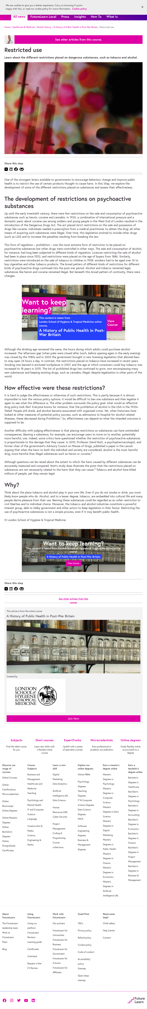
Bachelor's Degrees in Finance (133, 838)
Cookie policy (84, 944)
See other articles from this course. (78, 39)
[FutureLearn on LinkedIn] (33, 1000)
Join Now (73, 718)
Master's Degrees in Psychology (108, 779)
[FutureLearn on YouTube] (26, 1000)
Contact (107, 937)
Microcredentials (10, 794)
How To (96, 16)
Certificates (33, 949)
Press (65, 16)
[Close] (142, 7)
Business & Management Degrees (84, 845)
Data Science (59, 800)
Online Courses (9, 777)
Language (32, 818)
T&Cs (80, 923)
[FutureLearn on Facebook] (5, 1000)
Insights (80, 16)
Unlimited (32, 956)
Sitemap (82, 968)
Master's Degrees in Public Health (109, 844)
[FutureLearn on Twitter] (18, 1000)
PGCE (80, 818)
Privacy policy (84, 930)
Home (7, 27)
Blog (4, 949)
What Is (112, 16)
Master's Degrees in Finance (108, 858)
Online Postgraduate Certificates (8, 846)
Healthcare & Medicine (23, 27)
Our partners (59, 923)
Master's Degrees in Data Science (111, 812)
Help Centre (109, 930)
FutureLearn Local (43, 16)
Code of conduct (86, 952)
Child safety (109, 923)
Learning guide (34, 942)
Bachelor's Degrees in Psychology (134, 796)
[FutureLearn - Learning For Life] (136, 1000)
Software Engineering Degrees (83, 831)
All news (19, 16)
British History (44, 27)
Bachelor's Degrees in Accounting (133, 810)
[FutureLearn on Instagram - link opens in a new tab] (11, 1000)
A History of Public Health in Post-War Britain (76, 27)
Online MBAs (84, 774)
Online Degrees (9, 810)
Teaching (31, 793)
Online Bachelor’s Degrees (7, 832)
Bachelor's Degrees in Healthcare (133, 782)
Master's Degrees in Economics (108, 872)
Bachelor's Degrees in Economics (133, 824)
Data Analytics (60, 783)
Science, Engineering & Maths (34, 840)
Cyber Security (60, 816)
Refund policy (84, 937)
